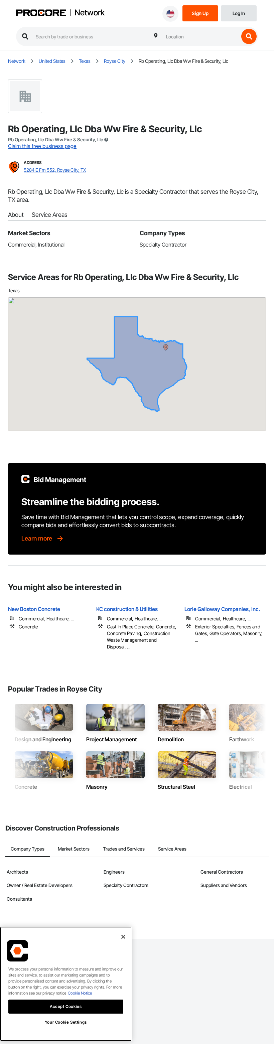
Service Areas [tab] (172, 849)
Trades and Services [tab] (124, 849)
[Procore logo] (41, 13)
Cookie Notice (80, 993)
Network (90, 12)
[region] (66, 984)
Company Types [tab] (27, 849)
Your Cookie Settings (66, 1022)
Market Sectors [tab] (74, 849)
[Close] (123, 936)
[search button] (249, 36)
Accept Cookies (66, 1006)
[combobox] (201, 36)
